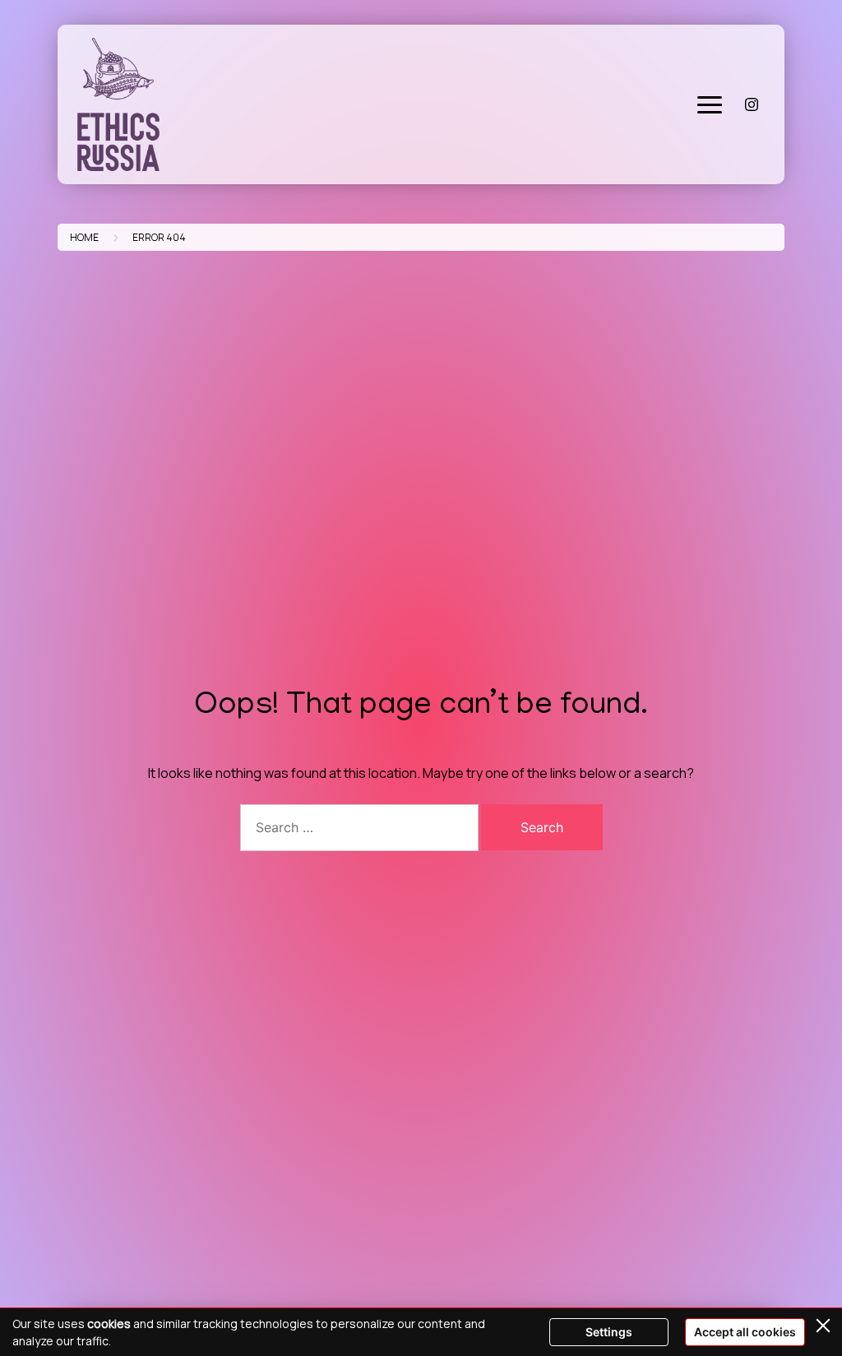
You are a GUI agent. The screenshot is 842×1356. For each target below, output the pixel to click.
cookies (109, 1323)
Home (84, 237)
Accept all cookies (745, 1332)
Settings (608, 1332)
